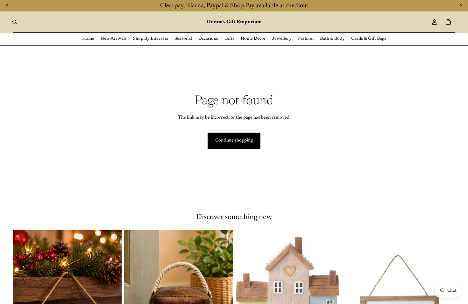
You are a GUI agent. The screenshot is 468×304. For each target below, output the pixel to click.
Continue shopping (234, 140)
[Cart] (448, 22)
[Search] (15, 22)
